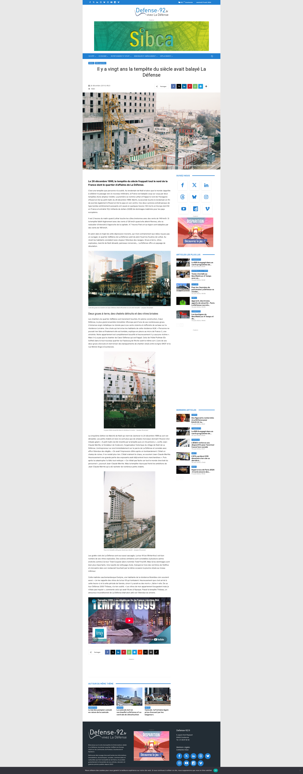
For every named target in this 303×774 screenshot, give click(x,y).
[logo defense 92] (152, 11)
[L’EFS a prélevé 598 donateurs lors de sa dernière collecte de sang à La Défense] (183, 456)
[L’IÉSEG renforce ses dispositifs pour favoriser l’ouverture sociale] (183, 443)
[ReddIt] (140, 652)
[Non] (300, 770)
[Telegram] (200, 86)
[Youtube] (111, 2)
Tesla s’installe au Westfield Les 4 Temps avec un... (201, 276)
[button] (212, 56)
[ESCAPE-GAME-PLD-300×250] (195, 232)
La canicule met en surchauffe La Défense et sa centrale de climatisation (129, 712)
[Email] (145, 652)
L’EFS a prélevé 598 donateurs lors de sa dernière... (201, 458)
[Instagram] (108, 2)
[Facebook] (90, 2)
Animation (93, 707)
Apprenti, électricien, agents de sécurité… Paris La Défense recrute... (203, 303)
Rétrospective (101, 63)
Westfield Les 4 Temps (200, 271)
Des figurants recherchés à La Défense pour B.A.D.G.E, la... (203, 420)
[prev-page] (177, 324)
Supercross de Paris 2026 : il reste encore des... (203, 471)
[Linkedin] (97, 2)
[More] (206, 86)
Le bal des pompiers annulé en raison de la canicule (100, 711)
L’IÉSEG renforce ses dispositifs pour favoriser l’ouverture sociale (203, 445)
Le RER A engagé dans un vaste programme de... (202, 263)
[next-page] (181, 324)
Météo (91, 63)
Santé (194, 453)
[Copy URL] (156, 652)
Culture (195, 284)
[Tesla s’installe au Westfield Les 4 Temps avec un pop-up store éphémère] (183, 274)
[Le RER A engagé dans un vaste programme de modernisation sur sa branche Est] (183, 263)
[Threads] (100, 2)
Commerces (196, 311)
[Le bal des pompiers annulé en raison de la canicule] (101, 697)
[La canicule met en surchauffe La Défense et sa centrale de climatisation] (130, 697)
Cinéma (194, 415)
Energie (120, 707)
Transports (196, 259)
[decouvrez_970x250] (151, 36)
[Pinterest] (189, 86)
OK (216, 770)
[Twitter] (93, 2)
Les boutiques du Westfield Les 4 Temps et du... (203, 316)
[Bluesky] (104, 2)
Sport (194, 467)
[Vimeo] (118, 2)
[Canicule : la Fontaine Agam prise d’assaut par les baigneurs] (158, 697)
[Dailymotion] (115, 2)
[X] (178, 86)
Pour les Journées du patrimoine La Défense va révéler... (203, 289)
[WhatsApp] (195, 86)
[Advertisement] (131, 666)
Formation (195, 440)
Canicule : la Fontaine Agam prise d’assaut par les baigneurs (157, 712)
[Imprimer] (151, 652)
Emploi (194, 298)
